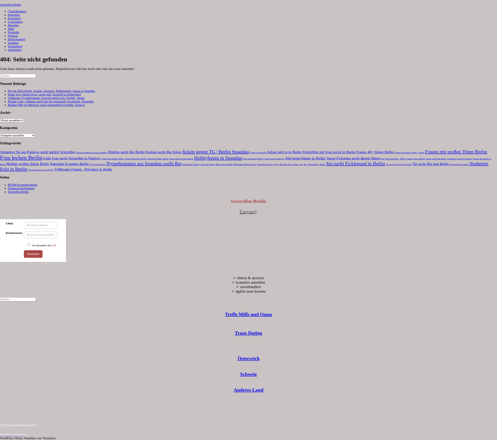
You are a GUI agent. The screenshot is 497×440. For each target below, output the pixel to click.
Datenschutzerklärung (21, 188)
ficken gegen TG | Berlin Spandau (215, 151)
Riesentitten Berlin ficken (245, 164)
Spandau (13, 42)
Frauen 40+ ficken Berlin (375, 152)
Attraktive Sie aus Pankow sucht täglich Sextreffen (37, 152)
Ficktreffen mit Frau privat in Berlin (328, 152)
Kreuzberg (14, 18)
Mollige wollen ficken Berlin (27, 164)
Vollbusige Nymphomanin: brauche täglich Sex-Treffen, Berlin (46, 98)
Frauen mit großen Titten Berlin (456, 151)
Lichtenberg (15, 22)
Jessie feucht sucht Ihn (274, 159)
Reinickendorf (16, 39)
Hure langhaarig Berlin (253, 159)
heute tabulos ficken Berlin (181, 159)
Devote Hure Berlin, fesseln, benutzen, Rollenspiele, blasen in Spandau (51, 91)
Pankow (13, 35)
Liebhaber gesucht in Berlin (459, 159)
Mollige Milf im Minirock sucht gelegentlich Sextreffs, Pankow (46, 105)
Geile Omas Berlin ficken (112, 159)
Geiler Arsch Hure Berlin (136, 159)
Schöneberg (15, 46)
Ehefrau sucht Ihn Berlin (126, 152)
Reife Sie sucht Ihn (224, 164)
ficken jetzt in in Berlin (285, 152)
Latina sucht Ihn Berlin (436, 159)
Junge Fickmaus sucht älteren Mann (353, 158)
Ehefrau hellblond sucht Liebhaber (91, 153)
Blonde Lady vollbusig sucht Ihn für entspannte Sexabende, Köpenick (51, 101)
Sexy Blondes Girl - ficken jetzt (289, 164)
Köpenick (14, 15)
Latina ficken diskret (416, 159)
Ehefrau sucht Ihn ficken (163, 152)
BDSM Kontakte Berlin (22, 184)
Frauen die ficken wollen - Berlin (409, 153)
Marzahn (13, 25)
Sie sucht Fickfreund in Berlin (355, 163)
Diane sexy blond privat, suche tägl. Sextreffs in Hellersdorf (44, 94)
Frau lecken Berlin (21, 157)
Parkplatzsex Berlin (190, 164)
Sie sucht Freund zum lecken (399, 164)
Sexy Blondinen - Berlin (314, 164)
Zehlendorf (14, 49)
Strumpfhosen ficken (459, 164)
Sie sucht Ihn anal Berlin (431, 164)
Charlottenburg (17, 11)
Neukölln (13, 32)
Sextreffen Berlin (10, 4)
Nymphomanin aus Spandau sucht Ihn (143, 163)
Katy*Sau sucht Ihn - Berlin (393, 159)
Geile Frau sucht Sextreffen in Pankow (72, 158)
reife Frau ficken (207, 164)
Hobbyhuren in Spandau (218, 157)
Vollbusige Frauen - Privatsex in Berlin (83, 169)
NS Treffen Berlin (97, 164)
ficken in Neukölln (258, 153)
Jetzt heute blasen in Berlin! (305, 158)
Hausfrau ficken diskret (158, 159)
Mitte (11, 28)
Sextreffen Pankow (265, 164)
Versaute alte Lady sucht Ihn (41, 170)
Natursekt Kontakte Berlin (69, 164)
